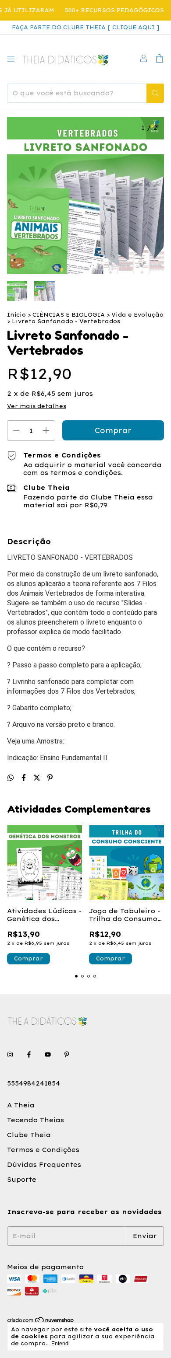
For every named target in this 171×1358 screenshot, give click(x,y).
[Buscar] (155, 93)
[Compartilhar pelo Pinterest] (49, 777)
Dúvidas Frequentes (44, 1165)
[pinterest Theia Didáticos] (67, 1054)
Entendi (60, 1344)
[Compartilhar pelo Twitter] (38, 777)
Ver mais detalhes (36, 406)
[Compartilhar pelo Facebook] (25, 777)
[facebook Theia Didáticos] (29, 1054)
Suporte (21, 1179)
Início (16, 314)
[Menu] (11, 59)
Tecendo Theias (35, 1120)
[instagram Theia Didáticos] (10, 1054)
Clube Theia (29, 1135)
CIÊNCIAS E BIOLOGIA (68, 314)
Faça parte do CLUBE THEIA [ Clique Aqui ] (85, 27)
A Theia (21, 1105)
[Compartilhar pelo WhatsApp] (12, 777)
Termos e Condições (43, 1150)
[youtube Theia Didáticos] (48, 1054)
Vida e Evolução (137, 314)
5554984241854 (33, 1083)
